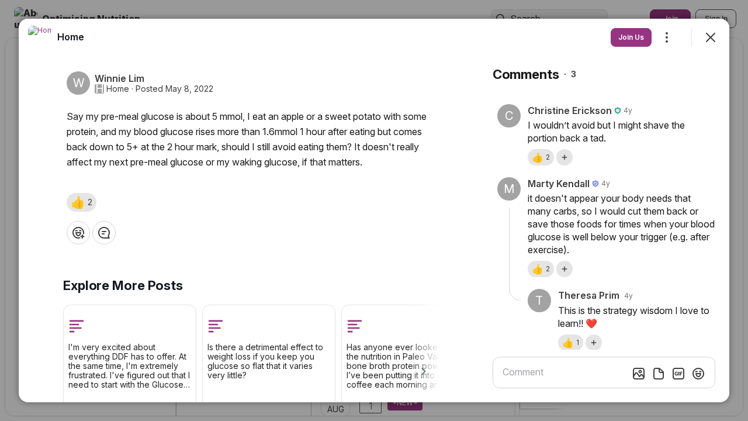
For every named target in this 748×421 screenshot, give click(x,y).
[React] (78, 233)
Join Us (631, 37)
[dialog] (374, 210)
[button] (81, 202)
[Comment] (104, 232)
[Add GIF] (678, 373)
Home (117, 89)
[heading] (70, 36)
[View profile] (39, 37)
